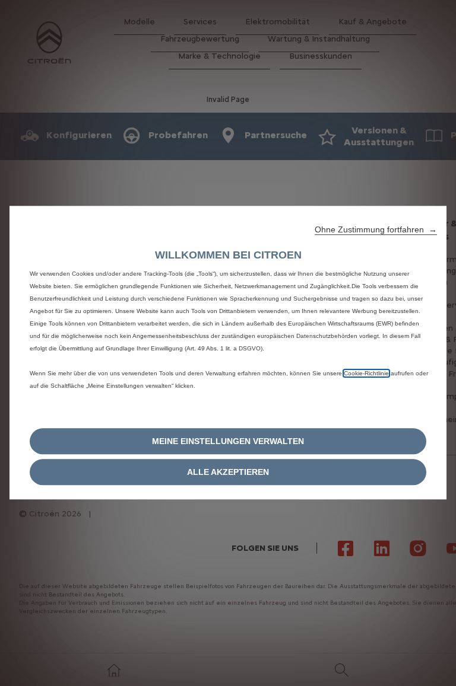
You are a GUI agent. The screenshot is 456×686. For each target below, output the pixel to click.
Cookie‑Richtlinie (366, 373)
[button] (376, 229)
